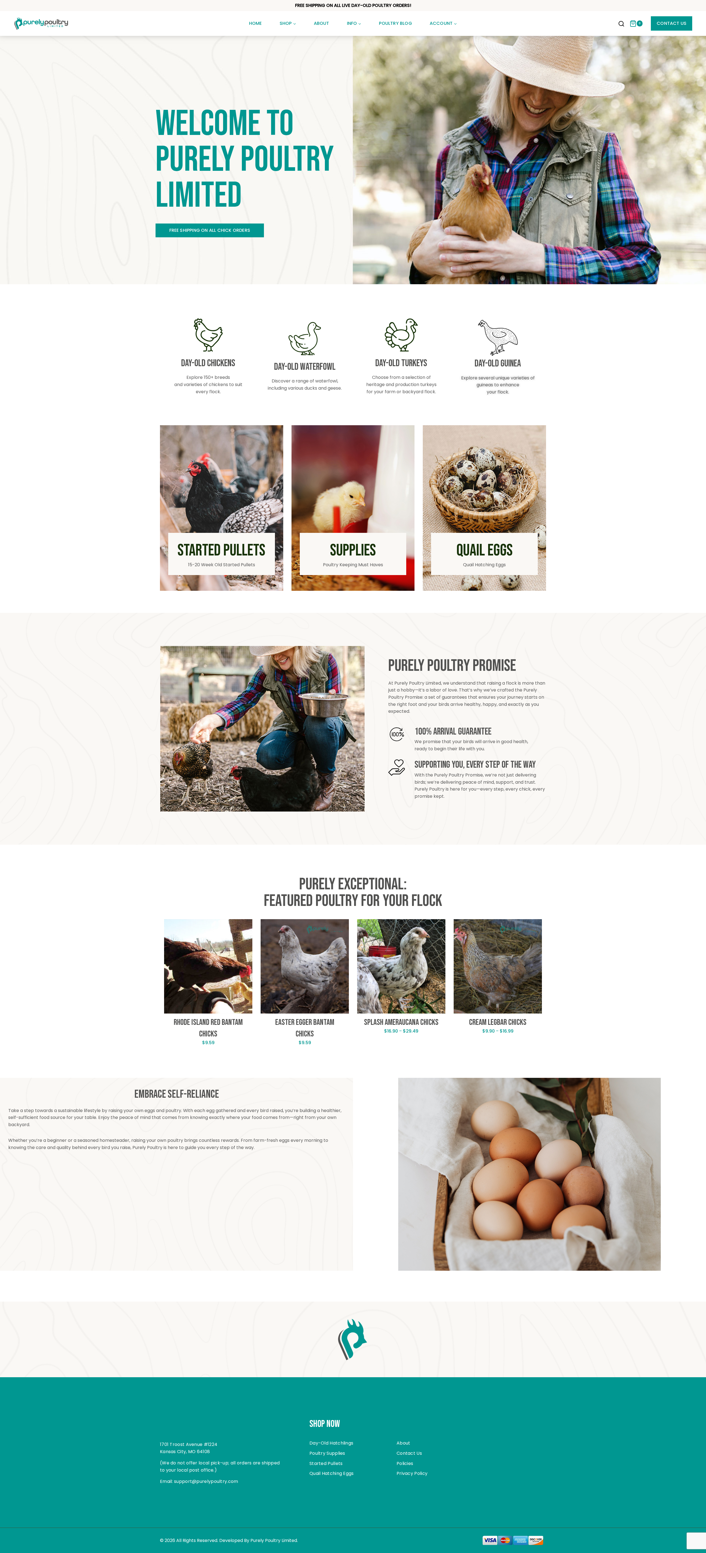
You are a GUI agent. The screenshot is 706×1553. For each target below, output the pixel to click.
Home (255, 23)
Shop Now (324, 1424)
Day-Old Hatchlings (331, 1443)
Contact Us (671, 23)
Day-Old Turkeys (401, 363)
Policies (405, 1463)
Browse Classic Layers (197, 230)
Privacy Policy (412, 1473)
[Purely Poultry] (41, 23)
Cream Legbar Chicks (497, 1022)
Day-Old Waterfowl (305, 367)
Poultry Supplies (327, 1453)
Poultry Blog (395, 23)
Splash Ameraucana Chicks (401, 1022)
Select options (208, 1060)
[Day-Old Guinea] (498, 338)
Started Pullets (326, 1463)
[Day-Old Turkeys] (401, 335)
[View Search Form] (621, 24)
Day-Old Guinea (498, 363)
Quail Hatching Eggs (331, 1473)
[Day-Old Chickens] (208, 335)
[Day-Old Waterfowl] (304, 338)
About (321, 23)
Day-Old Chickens (208, 363)
